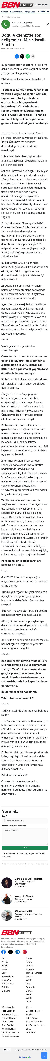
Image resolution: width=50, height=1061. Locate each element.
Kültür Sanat (8, 983)
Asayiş (5, 962)
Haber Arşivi (31, 1018)
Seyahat (29, 976)
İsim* (4, 816)
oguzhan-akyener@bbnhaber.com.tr (26, 26)
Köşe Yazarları (12, 17)
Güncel (4, 11)
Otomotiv (30, 987)
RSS (8, 1049)
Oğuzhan (22, 22)
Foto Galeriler (8, 1010)
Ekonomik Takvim (10, 1032)
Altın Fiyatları (8, 1025)
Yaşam (5, 969)
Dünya (29, 958)
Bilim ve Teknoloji (34, 972)
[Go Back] (44, 1055)
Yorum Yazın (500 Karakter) (14, 825)
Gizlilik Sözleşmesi (34, 1010)
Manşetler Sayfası (10, 1014)
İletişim (29, 1014)
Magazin (30, 969)
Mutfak (29, 990)
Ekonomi (6, 990)
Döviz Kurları (8, 1021)
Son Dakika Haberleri (36, 1025)
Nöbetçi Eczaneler (10, 1036)
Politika (5, 987)
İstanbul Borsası (9, 1018)
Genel (28, 994)
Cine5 (28, 1028)
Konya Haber (16, 11)
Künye (29, 1007)
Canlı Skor (30, 1032)
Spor (4, 972)
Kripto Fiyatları (9, 1028)
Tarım (28, 983)
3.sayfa (5, 965)
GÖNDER (25, 848)
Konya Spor (30, 11)
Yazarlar (29, 965)
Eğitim (29, 962)
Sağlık (28, 980)
